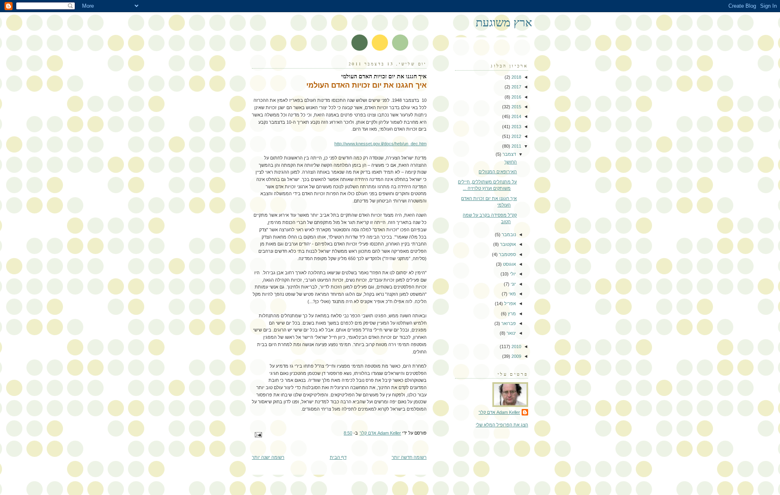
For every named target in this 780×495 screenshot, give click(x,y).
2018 (515, 77)
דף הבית (338, 457)
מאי (511, 293)
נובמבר (508, 234)
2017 (515, 86)
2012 (515, 136)
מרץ (511, 313)
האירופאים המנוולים (498, 171)
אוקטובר (507, 244)
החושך (510, 161)
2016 (515, 97)
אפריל (509, 303)
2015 (515, 106)
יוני (512, 284)
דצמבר (508, 154)
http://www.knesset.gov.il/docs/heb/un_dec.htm (380, 143)
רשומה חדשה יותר (409, 457)
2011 (515, 146)
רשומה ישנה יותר (268, 457)
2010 (515, 346)
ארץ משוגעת (504, 22)
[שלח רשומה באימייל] (259, 434)
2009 (515, 356)
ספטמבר (507, 254)
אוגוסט (509, 264)
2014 (515, 116)
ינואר (510, 333)
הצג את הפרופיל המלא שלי (502, 424)
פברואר (508, 323)
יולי (512, 273)
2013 (515, 126)
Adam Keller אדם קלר (499, 412)
